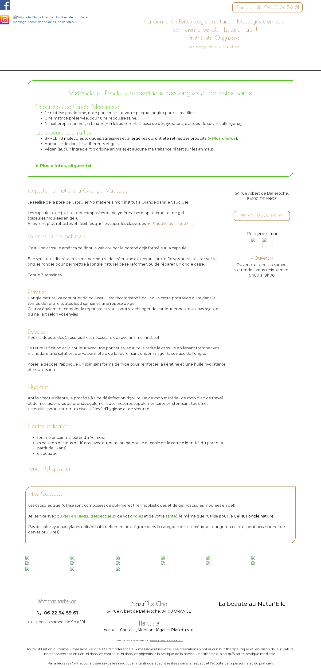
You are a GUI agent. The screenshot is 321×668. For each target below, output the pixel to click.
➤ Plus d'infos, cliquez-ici (170, 223)
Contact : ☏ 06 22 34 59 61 (267, 7)
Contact (127, 630)
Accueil (110, 630)
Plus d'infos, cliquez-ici (65, 165)
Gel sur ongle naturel (254, 516)
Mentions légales (153, 630)
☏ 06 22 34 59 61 (262, 215)
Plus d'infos (224, 138)
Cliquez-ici (57, 468)
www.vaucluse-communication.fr (166, 640)
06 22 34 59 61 (61, 613)
